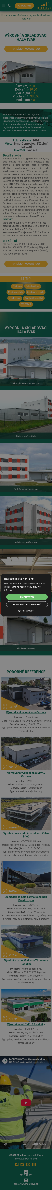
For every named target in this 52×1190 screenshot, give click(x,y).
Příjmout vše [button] (27, 597)
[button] (26, 610)
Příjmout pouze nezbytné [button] (27, 604)
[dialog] (26, 595)
